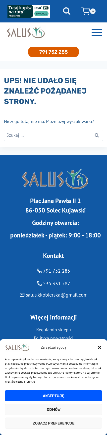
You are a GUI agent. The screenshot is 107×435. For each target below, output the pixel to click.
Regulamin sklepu (53, 329)
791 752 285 (53, 52)
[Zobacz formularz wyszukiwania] (67, 11)
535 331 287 (56, 283)
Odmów (53, 409)
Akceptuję (53, 396)
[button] (99, 347)
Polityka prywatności (53, 338)
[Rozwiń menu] (96, 32)
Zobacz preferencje (53, 423)
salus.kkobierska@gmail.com (57, 295)
